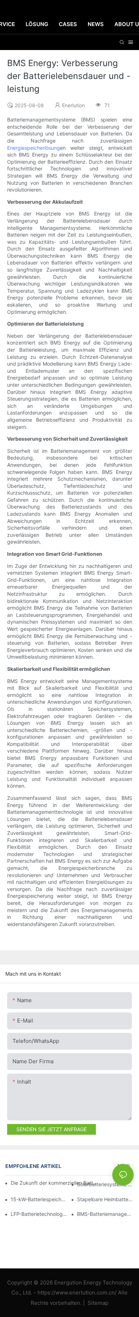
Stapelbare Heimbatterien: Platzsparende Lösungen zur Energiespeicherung (105, 1199)
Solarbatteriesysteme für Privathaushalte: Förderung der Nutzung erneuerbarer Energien (105, 1184)
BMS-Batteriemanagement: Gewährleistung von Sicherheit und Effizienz (105, 1214)
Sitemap (97, 1302)
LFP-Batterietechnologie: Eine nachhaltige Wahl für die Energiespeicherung (39, 1214)
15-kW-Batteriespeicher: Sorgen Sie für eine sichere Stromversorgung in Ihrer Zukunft (39, 1199)
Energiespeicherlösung (33, 148)
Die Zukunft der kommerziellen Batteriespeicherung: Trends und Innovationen (54, 1183)
